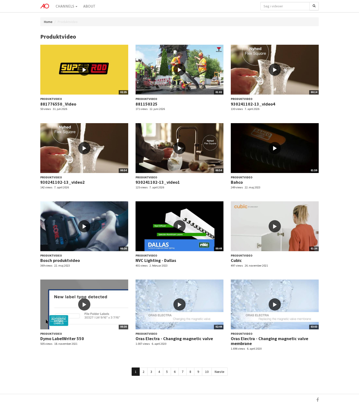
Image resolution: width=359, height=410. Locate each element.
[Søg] (314, 6)
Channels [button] (65, 6)
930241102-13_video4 (253, 104)
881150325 (147, 104)
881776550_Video (58, 104)
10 (207, 371)
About (89, 6)
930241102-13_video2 (62, 182)
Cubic (236, 260)
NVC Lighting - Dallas (156, 260)
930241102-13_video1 (158, 182)
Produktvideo (51, 99)
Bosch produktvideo (60, 260)
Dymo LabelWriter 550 (62, 338)
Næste (219, 371)
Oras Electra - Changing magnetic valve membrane (269, 341)
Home (48, 22)
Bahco (237, 182)
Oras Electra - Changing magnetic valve (174, 338)
